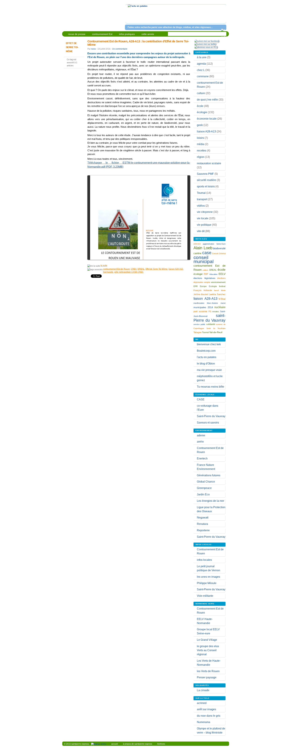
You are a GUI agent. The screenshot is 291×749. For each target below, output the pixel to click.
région (200, 157)
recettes (201, 150)
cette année (147, 34)
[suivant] (223, 15)
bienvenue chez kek (209, 344)
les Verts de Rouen (208, 671)
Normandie (108, 272)
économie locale (207, 118)
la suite (104, 265)
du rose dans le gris (208, 715)
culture (201, 93)
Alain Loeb (202, 248)
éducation (213, 274)
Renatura (202, 523)
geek (200, 125)
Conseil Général (218, 253)
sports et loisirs (206, 186)
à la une (201, 57)
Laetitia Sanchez (217, 294)
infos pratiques (127, 34)
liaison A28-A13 (176, 269)
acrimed (201, 703)
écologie (202, 112)
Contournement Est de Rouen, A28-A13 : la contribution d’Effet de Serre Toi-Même (138, 43)
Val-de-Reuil (215, 332)
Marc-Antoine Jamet (216, 303)
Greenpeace (204, 488)
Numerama (203, 722)
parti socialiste (200, 311)
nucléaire (219, 307)
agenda (201, 63)
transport (202, 199)
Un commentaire (119, 49)
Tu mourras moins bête (210, 386)
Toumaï (201, 192)
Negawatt (202, 517)
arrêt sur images (206, 709)
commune (203, 76)
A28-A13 (197, 244)
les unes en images (208, 576)
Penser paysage (206, 677)
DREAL (141, 269)
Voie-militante (205, 595)
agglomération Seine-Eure (214, 244)
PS (209, 311)
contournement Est (102, 34)
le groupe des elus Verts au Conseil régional (208, 650)
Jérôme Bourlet (200, 294)
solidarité (210, 324)
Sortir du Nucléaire (215, 328)
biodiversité (219, 248)
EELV (222, 274)
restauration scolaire (209, 163)
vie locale (202, 218)
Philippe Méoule (206, 583)
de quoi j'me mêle (207, 99)
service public (199, 324)
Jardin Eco (203, 494)
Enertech (202, 458)
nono (93, 49)
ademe (201, 435)
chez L (201, 70)
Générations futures (208, 475)
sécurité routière (206, 180)
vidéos (201, 205)
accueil (114, 744)
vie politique (204, 224)
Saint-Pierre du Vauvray (211, 416)
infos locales (204, 559)
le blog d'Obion (206, 363)
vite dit (201, 231)
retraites (215, 311)
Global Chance (206, 481)
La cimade (203, 690)
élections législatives (204, 278)
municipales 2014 (203, 307)
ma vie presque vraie (209, 370)
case (206, 252)
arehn (200, 441)
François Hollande (202, 290)
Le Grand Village (207, 639)
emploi (207, 282)
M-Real (222, 299)
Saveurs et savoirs (208, 422)
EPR (195, 286)
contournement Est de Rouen (116, 269)
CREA (134, 269)
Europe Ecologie (208, 286)
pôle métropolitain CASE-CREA (128, 272)
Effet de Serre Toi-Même (157, 269)
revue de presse (76, 34)
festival (222, 286)
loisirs (200, 137)
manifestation (198, 303)
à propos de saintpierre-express (137, 744)
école (200, 106)
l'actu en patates (206, 357)
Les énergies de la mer (210, 500)
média (200, 144)
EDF (206, 274)
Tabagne (197, 332)
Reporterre (203, 530)
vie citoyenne (205, 211)
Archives (161, 744)
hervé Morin (219, 290)
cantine (197, 253)
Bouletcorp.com (206, 350)
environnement (218, 282)
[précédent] (128, 15)
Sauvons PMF (205, 173)
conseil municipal (203, 259)
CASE (200, 399)
